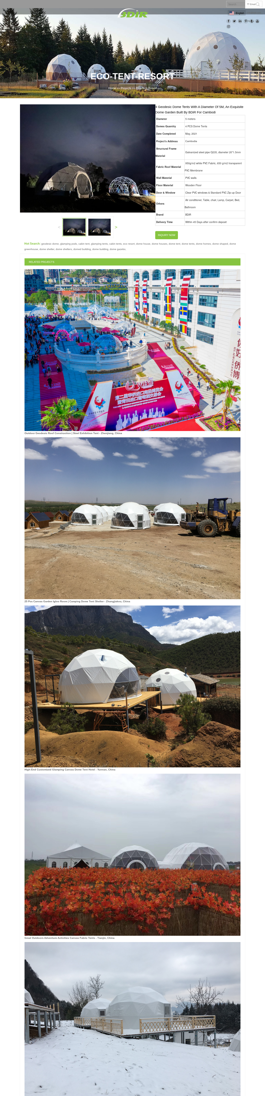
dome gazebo (117, 249)
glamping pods (68, 243)
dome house (143, 243)
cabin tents (115, 243)
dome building (100, 249)
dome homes (203, 243)
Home (112, 88)
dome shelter (46, 249)
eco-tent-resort (146, 88)
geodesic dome (50, 243)
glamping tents (99, 243)
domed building (82, 249)
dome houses (159, 243)
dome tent (174, 243)
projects (126, 88)
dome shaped (220, 243)
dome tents (188, 243)
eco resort (129, 243)
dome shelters (64, 249)
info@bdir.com (254, 13)
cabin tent (84, 243)
